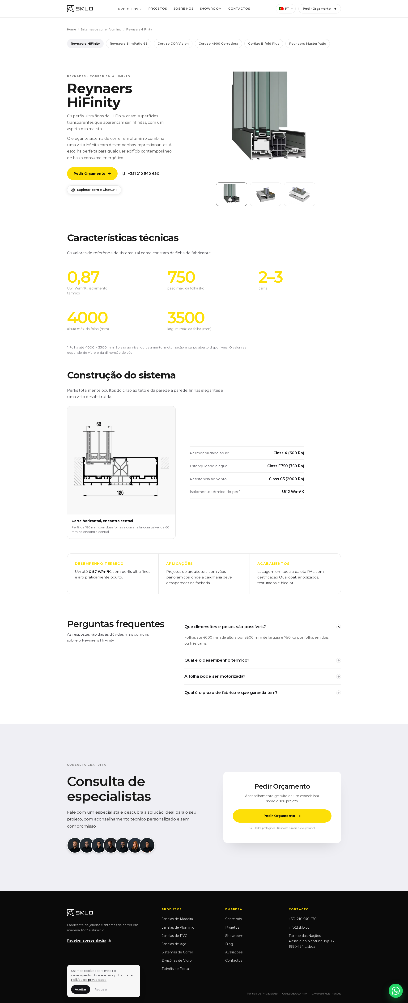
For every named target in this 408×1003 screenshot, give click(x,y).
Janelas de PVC (174, 936)
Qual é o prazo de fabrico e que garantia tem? (230, 692)
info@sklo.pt (299, 927)
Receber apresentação (86, 940)
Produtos (128, 9)
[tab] (231, 194)
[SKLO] (80, 8)
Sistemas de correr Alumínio (101, 29)
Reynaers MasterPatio (307, 43)
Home (71, 29)
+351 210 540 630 (143, 173)
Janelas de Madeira (177, 919)
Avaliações (233, 952)
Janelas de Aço (174, 944)
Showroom (211, 8)
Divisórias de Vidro (177, 960)
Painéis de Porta (175, 969)
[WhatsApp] (396, 991)
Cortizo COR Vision (173, 43)
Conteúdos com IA (294, 993)
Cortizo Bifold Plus (263, 43)
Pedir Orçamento (317, 8)
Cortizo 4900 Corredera (218, 43)
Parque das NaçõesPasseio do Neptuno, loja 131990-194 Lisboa (311, 941)
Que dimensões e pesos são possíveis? (225, 626)
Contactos (239, 8)
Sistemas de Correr (177, 952)
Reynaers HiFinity (85, 43)
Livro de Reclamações (326, 993)
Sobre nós (183, 8)
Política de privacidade (88, 980)
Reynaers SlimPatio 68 (129, 43)
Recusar (101, 989)
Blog (229, 944)
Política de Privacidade (262, 993)
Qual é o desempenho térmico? (216, 660)
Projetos (158, 8)
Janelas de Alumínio (178, 927)
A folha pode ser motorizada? (214, 676)
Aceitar (80, 989)
